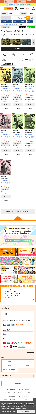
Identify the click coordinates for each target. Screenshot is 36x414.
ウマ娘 (10, 21)
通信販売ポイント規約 (11, 392)
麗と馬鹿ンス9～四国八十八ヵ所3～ (18, 86)
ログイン (28, 8)
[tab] (14, 54)
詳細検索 (32, 17)
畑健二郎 (29, 21)
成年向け (11, 13)
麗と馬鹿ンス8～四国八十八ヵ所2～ (30, 86)
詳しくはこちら (30, 352)
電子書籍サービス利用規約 (25, 392)
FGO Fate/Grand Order (12, 293)
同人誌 (12, 24)
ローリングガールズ (11, 291)
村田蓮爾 (4, 21)
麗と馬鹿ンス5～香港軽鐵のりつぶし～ (30, 132)
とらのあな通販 (4, 24)
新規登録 (22, 8)
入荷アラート (6, 27)
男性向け (24, 13)
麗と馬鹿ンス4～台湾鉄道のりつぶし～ (6, 178)
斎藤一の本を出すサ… (20, 21)
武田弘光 (8, 297)
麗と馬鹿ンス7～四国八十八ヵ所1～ (6, 132)
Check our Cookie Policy (9, 411)
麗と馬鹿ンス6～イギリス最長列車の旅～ (18, 132)
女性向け (32, 13)
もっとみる (31, 299)
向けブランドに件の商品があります (18, 211)
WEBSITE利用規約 (12, 389)
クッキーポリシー (24, 396)
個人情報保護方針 (13, 396)
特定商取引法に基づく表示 (9, 399)
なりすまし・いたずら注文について (26, 399)
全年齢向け (4, 13)
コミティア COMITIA (12, 295)
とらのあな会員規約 (25, 389)
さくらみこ (8, 289)
